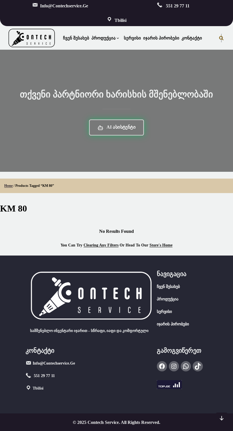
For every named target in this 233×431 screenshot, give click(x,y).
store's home (160, 245)
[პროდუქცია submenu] (119, 38)
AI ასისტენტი (121, 127)
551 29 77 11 (177, 5)
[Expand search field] (221, 38)
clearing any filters (101, 245)
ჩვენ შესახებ (168, 286)
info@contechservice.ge (54, 363)
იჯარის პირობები (173, 324)
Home (8, 186)
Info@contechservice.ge (64, 5)
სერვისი (164, 311)
